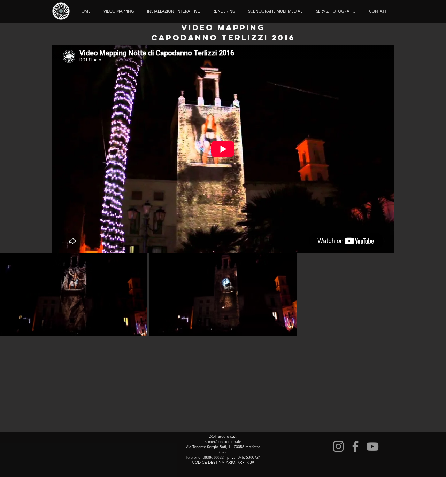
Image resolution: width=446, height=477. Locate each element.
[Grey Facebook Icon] (355, 446)
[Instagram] (338, 446)
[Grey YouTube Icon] (372, 446)
